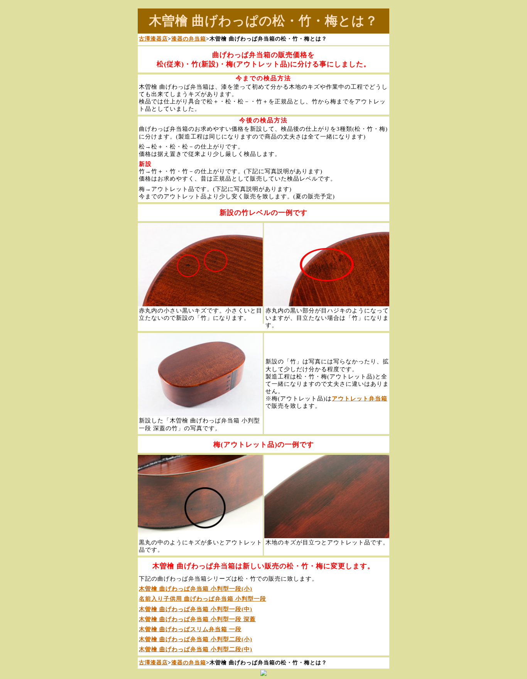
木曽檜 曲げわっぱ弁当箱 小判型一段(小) (195, 589)
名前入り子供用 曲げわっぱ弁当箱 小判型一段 (202, 599)
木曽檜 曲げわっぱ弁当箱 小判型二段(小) (195, 639)
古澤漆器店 (153, 38)
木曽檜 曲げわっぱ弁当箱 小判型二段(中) (195, 649)
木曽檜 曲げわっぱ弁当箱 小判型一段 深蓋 (197, 619)
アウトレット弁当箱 (359, 398)
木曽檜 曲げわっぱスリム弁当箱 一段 (190, 629)
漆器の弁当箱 (188, 38)
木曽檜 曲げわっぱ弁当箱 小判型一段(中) (195, 609)
